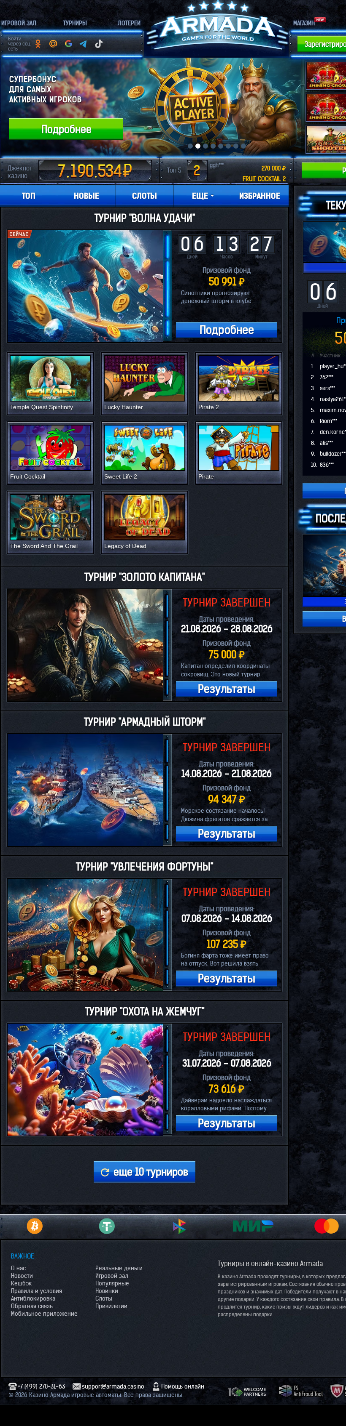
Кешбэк (21, 1283)
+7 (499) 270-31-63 (41, 1386)
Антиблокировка (33, 1298)
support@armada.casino (113, 1386)
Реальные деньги (119, 1268)
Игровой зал (111, 1276)
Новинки (106, 1291)
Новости (22, 1276)
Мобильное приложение (44, 1313)
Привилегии (111, 1306)
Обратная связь (32, 1306)
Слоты (103, 1298)
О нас (18, 1268)
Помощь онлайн (182, 1386)
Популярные (112, 1283)
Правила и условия (36, 1291)
